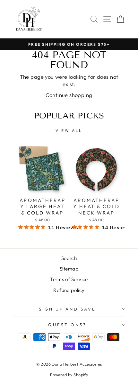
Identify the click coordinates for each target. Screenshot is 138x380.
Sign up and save (67, 308)
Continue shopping (69, 95)
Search (69, 258)
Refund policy (68, 290)
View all (69, 130)
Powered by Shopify (69, 374)
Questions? (67, 324)
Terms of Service (69, 279)
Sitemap (69, 269)
